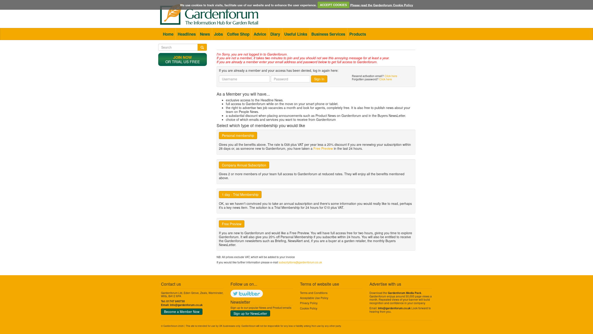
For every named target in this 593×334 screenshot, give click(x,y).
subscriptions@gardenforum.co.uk (300, 262)
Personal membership (238, 135)
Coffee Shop (238, 34)
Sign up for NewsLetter (250, 313)
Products (357, 34)
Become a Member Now (181, 311)
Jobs (218, 34)
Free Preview (323, 148)
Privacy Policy (309, 303)
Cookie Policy (308, 308)
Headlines (187, 34)
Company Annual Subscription (244, 165)
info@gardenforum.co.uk (186, 305)
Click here (391, 76)
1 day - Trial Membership (240, 194)
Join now (182, 57)
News (205, 34)
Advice (260, 34)
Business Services (328, 34)
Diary (275, 34)
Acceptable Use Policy (314, 298)
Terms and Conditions (314, 293)
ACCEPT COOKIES (333, 5)
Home (168, 34)
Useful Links (295, 34)
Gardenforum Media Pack (404, 293)
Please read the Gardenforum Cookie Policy (381, 5)
